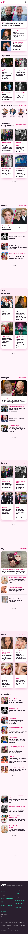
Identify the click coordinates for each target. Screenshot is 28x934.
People (3, 892)
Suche (2, 917)
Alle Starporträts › (23, 105)
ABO (2, 922)
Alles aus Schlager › (22, 377)
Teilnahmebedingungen (6, 928)
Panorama (19, 907)
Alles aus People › (23, 205)
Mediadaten (8, 925)
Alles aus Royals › (23, 463)
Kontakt (3, 925)
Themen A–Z (4, 914)
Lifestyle (18, 904)
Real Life (4, 895)
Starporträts (6, 905)
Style (17, 893)
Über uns (23, 925)
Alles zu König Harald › (21, 124)
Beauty (17, 897)
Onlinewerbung (16, 925)
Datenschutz (14, 922)
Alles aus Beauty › (23, 634)
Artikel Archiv (8, 922)
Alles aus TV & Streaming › (21, 292)
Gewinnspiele (20, 900)
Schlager (4, 902)
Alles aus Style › (23, 548)
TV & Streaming (7, 898)
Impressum (21, 922)
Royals (17, 890)
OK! (2, 2)
